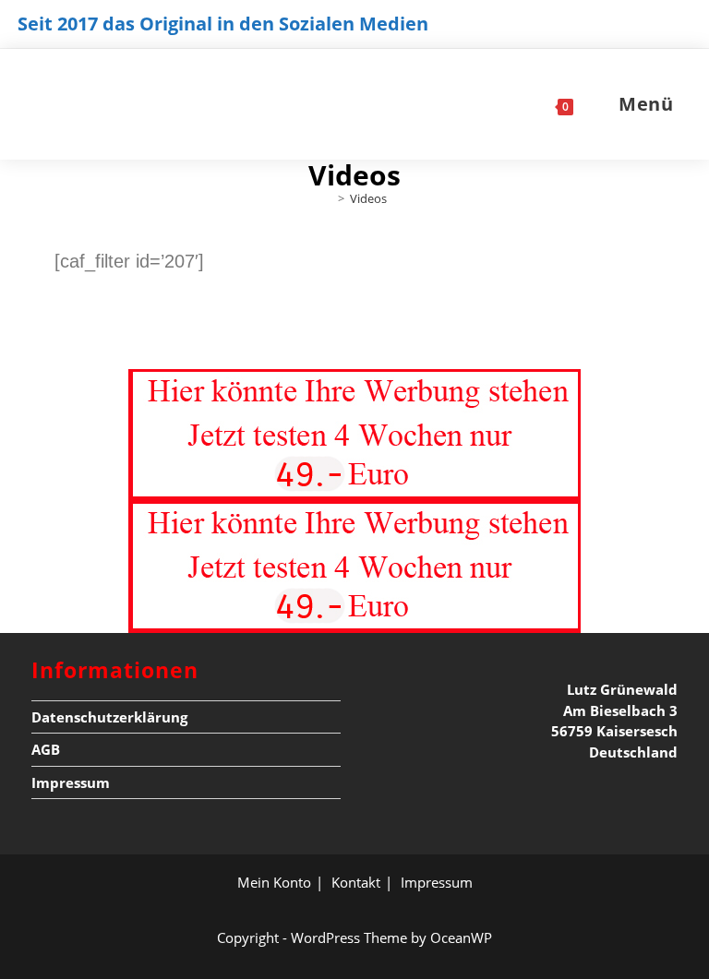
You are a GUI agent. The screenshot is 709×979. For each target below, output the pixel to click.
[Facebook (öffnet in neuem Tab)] (616, 28)
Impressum (70, 782)
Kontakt (355, 882)
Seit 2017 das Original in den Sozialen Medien (223, 23)
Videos (368, 198)
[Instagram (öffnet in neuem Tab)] (648, 28)
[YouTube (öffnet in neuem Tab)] (678, 28)
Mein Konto (274, 882)
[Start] (327, 198)
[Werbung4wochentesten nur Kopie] (354, 433)
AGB (45, 749)
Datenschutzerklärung (109, 717)
